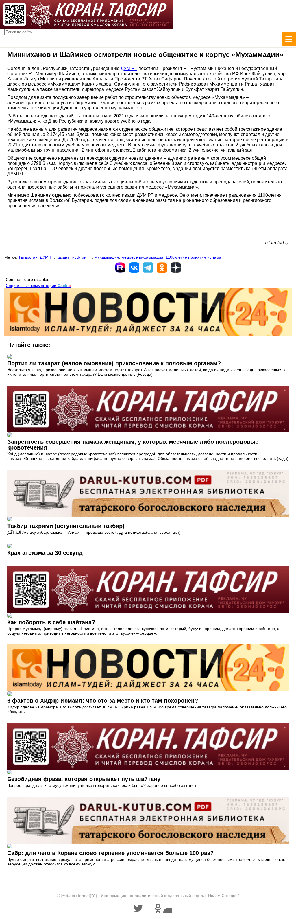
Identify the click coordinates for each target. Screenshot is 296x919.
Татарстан (28, 257)
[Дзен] (176, 267)
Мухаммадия (106, 257)
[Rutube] (120, 267)
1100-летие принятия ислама (193, 257)
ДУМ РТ (129, 68)
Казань (62, 257)
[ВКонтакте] (134, 267)
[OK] (162, 267)
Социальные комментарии (38, 285)
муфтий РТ (82, 257)
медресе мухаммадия (142, 257)
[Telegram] (148, 267)
